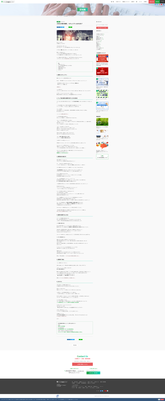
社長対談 (83, 387)
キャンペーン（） (99, 40)
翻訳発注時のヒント (96, 386)
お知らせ (87, 387)
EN (163, 2)
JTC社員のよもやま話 (74, 386)
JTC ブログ (73, 387)
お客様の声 (79, 387)
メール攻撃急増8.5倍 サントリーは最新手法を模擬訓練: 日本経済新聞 (68, 302)
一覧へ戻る (74, 345)
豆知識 (86, 386)
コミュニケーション (81, 386)
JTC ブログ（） (99, 41)
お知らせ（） (98, 46)
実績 (76, 387)
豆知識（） (98, 36)
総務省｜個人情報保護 (61, 326)
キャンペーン (101, 386)
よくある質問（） (99, 49)
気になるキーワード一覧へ (102, 27)
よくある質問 (97, 387)
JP (161, 2)
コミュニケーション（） (100, 35)
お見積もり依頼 (152, 1)
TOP (57, 16)
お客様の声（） (98, 44)
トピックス (60, 16)
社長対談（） (98, 45)
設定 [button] (159, 399)
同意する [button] (162, 399)
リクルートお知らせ (91, 387)
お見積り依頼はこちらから (82, 364)
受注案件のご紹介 (90, 386)
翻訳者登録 (157, 1)
